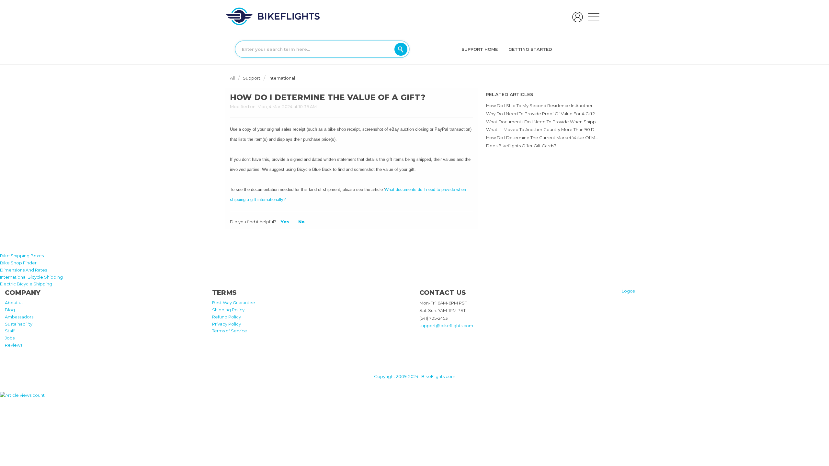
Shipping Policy (228, 309)
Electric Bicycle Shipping (26, 283)
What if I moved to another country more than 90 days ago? (549, 129)
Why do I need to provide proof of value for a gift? (540, 113)
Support (251, 78)
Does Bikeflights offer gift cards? (521, 145)
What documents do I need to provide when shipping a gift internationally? (566, 121)
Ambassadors (19, 316)
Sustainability (18, 324)
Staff (10, 330)
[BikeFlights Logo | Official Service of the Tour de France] (273, 16)
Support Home (479, 49)
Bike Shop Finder (18, 262)
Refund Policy (226, 316)
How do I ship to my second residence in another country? (549, 105)
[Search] (400, 49)
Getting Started (530, 49)
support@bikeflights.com (446, 325)
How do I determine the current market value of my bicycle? (551, 137)
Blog (10, 309)
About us (14, 302)
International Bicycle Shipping (31, 277)
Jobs (10, 337)
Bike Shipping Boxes (22, 255)
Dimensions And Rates (23, 269)
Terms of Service (229, 330)
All (233, 78)
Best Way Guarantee (233, 302)
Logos (628, 291)
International (281, 78)
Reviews (13, 345)
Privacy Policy (226, 324)
